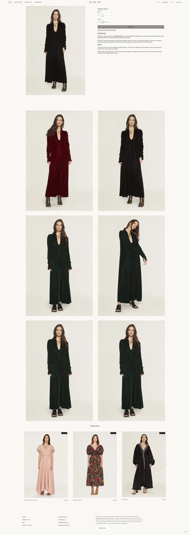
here (150, 42)
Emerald (107, 21)
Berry (99, 21)
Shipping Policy (63, 522)
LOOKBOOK (38, 2)
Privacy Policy (27, 525)
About (24, 517)
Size (98, 12)
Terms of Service (63, 525)
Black (103, 21)
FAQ (23, 522)
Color (99, 19)
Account (165, 2)
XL (112, 15)
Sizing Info (62, 519)
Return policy (63, 517)
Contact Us (26, 519)
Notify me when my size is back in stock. (107, 30)
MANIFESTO (28, 2)
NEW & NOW (18, 2)
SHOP (10, 2)
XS (98, 15)
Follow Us (102, 528)
